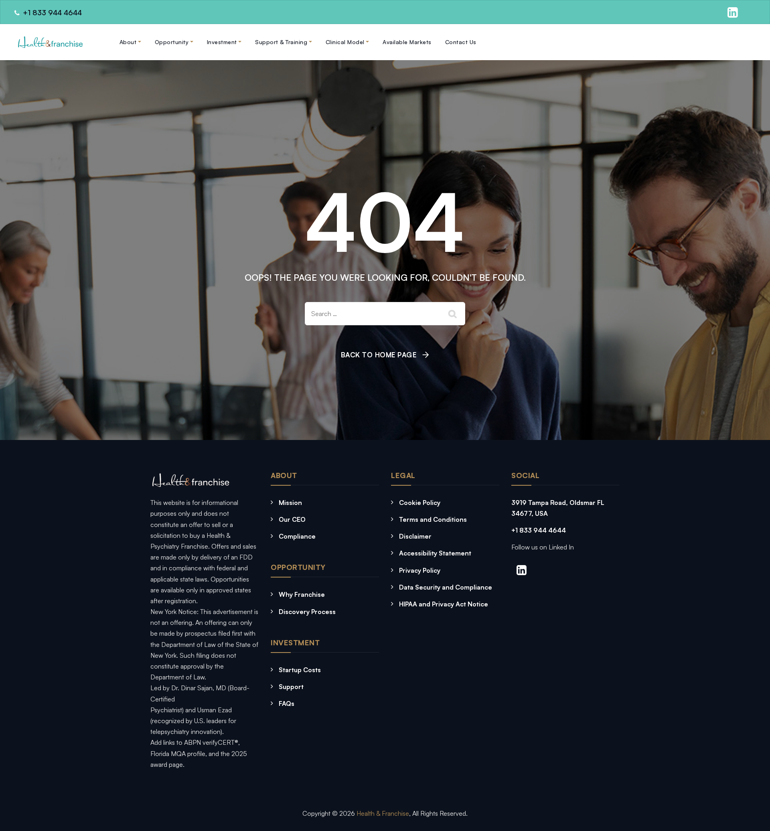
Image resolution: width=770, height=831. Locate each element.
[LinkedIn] (731, 13)
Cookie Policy (419, 503)
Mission (290, 503)
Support (291, 687)
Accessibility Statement (435, 553)
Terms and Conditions (433, 519)
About (128, 42)
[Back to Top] (605, 799)
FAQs (286, 703)
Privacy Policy (419, 570)
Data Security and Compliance (445, 587)
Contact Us (460, 42)
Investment (222, 42)
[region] (104, 772)
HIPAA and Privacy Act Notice (443, 604)
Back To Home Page (379, 355)
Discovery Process (307, 612)
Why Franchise (302, 594)
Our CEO (292, 519)
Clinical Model (345, 42)
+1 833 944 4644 (538, 530)
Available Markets (407, 42)
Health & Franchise (383, 813)
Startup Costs (300, 670)
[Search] (453, 314)
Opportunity (172, 42)
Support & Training (281, 42)
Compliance (297, 536)
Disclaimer (415, 536)
